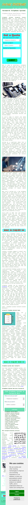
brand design (12, 445)
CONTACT (19, 8)
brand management (6, 456)
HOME (13, 8)
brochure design (6, 447)
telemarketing (12, 454)
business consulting (19, 448)
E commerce (11, 449)
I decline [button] (17, 494)
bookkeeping (20, 453)
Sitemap (3, 492)
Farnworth (4, 286)
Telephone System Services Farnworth (13, 388)
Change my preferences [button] (17, 498)
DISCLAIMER (24, 8)
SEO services (11, 452)
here (22, 386)
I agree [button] (17, 491)
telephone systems (6, 382)
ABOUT (16, 8)
